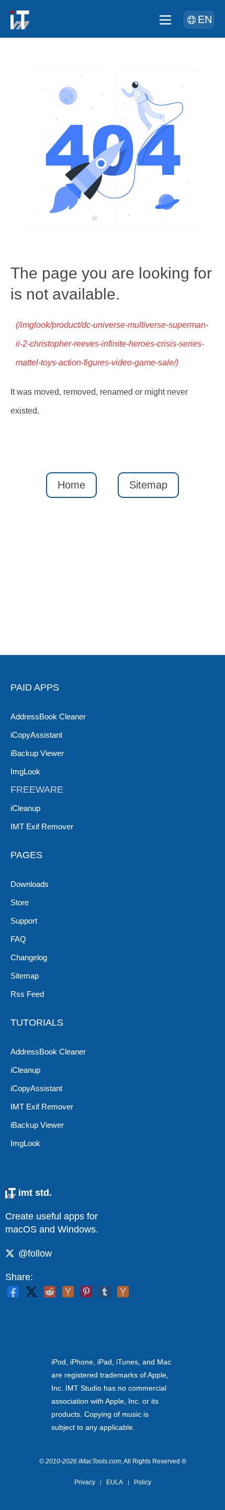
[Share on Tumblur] (104, 1291)
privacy (84, 1482)
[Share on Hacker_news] (123, 1291)
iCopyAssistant (36, 734)
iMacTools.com (99, 1461)
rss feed (27, 994)
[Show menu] (165, 20)
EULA (114, 1482)
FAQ (18, 939)
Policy (142, 1482)
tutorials (36, 1022)
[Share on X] (31, 1291)
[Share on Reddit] (49, 1291)
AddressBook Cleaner (48, 716)
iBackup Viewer (37, 753)
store (19, 902)
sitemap (24, 975)
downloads (29, 884)
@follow (35, 1253)
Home (71, 485)
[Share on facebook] (13, 1291)
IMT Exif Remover (41, 826)
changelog (28, 957)
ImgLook (25, 771)
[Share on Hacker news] (68, 1291)
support (23, 920)
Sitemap (148, 485)
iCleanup (25, 808)
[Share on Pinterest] (86, 1291)
